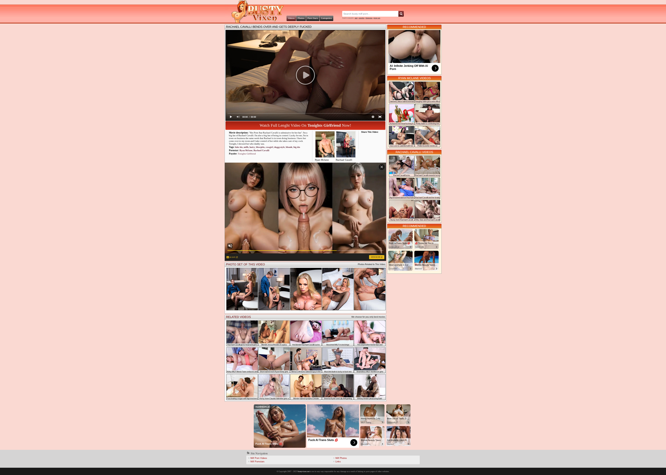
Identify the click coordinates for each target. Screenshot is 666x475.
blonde (289, 147)
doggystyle (279, 147)
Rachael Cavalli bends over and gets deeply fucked (268, 26)
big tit (296, 147)
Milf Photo (341, 458)
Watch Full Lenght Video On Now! (305, 125)
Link (338, 461)
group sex (376, 18)
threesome (368, 18)
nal (356, 18)
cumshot (361, 18)
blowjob (260, 147)
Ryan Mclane (246, 150)
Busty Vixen (255, 11)
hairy (252, 147)
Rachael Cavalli (261, 150)
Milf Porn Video (258, 458)
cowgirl (269, 147)
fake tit (239, 147)
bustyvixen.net (304, 471)
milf (246, 147)
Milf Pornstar (257, 461)
